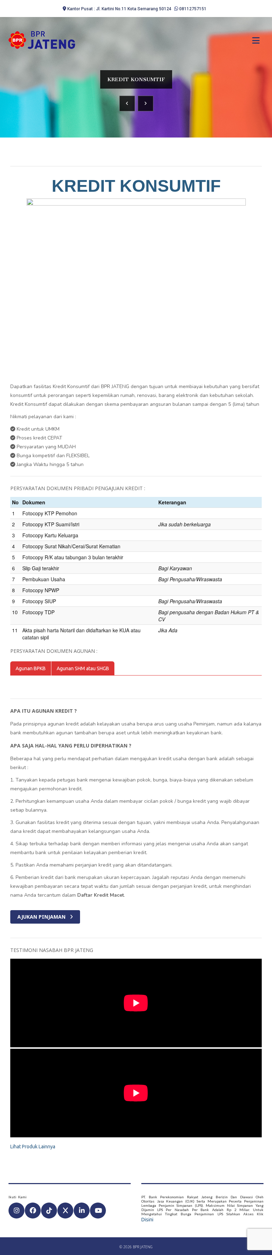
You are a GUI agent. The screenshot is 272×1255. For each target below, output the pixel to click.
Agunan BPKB (31, 668)
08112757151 (192, 8)
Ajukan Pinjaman (42, 916)
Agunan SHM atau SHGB (83, 668)
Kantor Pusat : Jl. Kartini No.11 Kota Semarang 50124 (119, 8)
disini (147, 1219)
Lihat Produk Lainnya (32, 1146)
